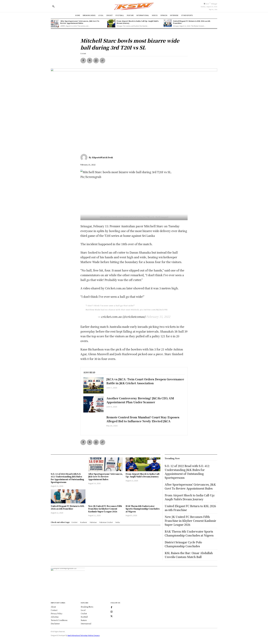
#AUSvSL (135, 309)
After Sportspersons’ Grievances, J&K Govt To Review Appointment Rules (79, 22)
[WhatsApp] (96, 60)
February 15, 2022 (158, 317)
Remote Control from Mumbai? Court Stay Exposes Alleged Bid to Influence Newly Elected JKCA (142, 419)
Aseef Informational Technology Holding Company (84, 635)
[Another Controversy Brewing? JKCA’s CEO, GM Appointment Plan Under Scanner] (93, 404)
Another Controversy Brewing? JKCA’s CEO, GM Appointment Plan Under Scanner (140, 400)
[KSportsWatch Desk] (84, 157)
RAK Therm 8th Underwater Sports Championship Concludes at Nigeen (143, 509)
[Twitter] (111, 616)
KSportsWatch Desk (102, 157)
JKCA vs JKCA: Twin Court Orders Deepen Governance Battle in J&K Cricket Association (145, 381)
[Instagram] (111, 612)
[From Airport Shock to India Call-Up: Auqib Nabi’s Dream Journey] (111, 23)
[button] (53, 6)
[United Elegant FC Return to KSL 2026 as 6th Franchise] (168, 23)
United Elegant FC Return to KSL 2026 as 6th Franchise (191, 22)
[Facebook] (83, 60)
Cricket (83, 53)
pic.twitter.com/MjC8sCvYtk (154, 309)
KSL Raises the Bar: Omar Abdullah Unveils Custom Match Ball (189, 555)
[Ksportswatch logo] (134, 6)
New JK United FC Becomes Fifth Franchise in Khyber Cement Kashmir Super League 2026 (105, 509)
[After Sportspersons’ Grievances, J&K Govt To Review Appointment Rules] (55, 23)
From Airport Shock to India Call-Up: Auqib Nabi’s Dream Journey (138, 22)
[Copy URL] (102, 60)
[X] (89, 60)
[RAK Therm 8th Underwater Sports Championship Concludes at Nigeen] (143, 496)
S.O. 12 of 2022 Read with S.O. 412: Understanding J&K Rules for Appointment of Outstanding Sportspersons (67, 478)
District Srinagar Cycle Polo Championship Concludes (183, 544)
